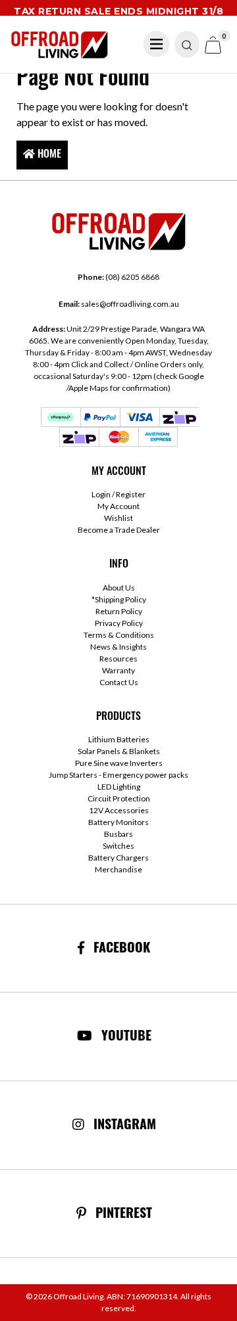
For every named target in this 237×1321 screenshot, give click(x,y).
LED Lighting (118, 787)
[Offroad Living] (59, 43)
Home (48, 155)
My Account (118, 506)
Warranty (118, 670)
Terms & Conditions (119, 635)
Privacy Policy (119, 623)
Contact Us (118, 682)
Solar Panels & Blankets (119, 751)
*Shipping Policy (119, 599)
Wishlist (118, 518)
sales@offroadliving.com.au (119, 304)
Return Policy (118, 611)
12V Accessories (119, 810)
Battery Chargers (118, 857)
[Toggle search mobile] (186, 44)
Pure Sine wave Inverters (119, 763)
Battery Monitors (118, 822)
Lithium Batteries (118, 739)
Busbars (118, 834)
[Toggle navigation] (157, 44)
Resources (118, 658)
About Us (119, 588)
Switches (118, 846)
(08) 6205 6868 (118, 277)
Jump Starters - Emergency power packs (118, 775)
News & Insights (118, 647)
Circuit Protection (119, 798)
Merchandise (118, 869)
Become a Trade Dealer (119, 530)
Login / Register (118, 494)
